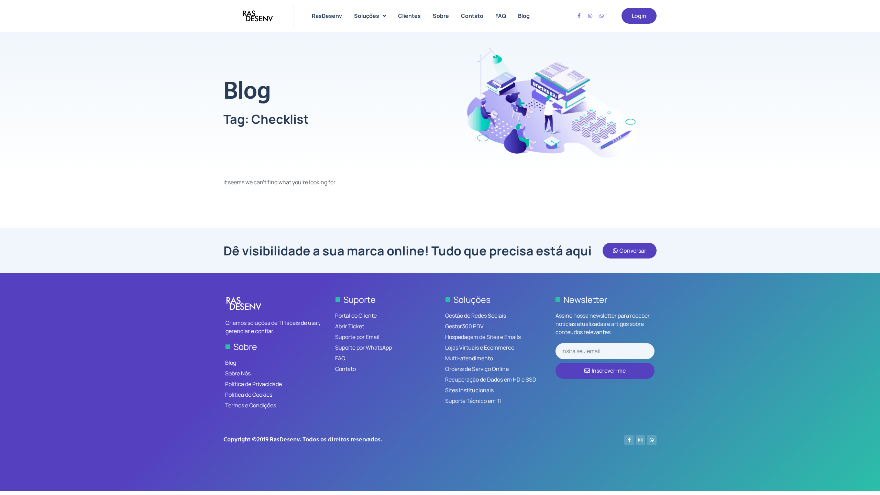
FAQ (500, 16)
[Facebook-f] (579, 16)
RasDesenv (327, 16)
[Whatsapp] (601, 16)
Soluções (366, 16)
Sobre (441, 16)
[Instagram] (590, 16)
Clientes (409, 16)
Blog (524, 16)
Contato (472, 16)
